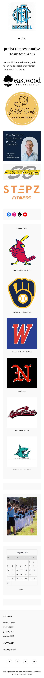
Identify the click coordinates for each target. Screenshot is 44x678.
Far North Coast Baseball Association (28, 672)
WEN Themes (27, 674)
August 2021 (8, 636)
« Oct (21, 589)
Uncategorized (9, 649)
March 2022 (8, 627)
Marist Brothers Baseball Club (22, 312)
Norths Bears (22, 391)
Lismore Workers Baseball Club (22, 352)
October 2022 (9, 622)
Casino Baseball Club (22, 430)
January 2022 (8, 631)
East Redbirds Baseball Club (22, 270)
